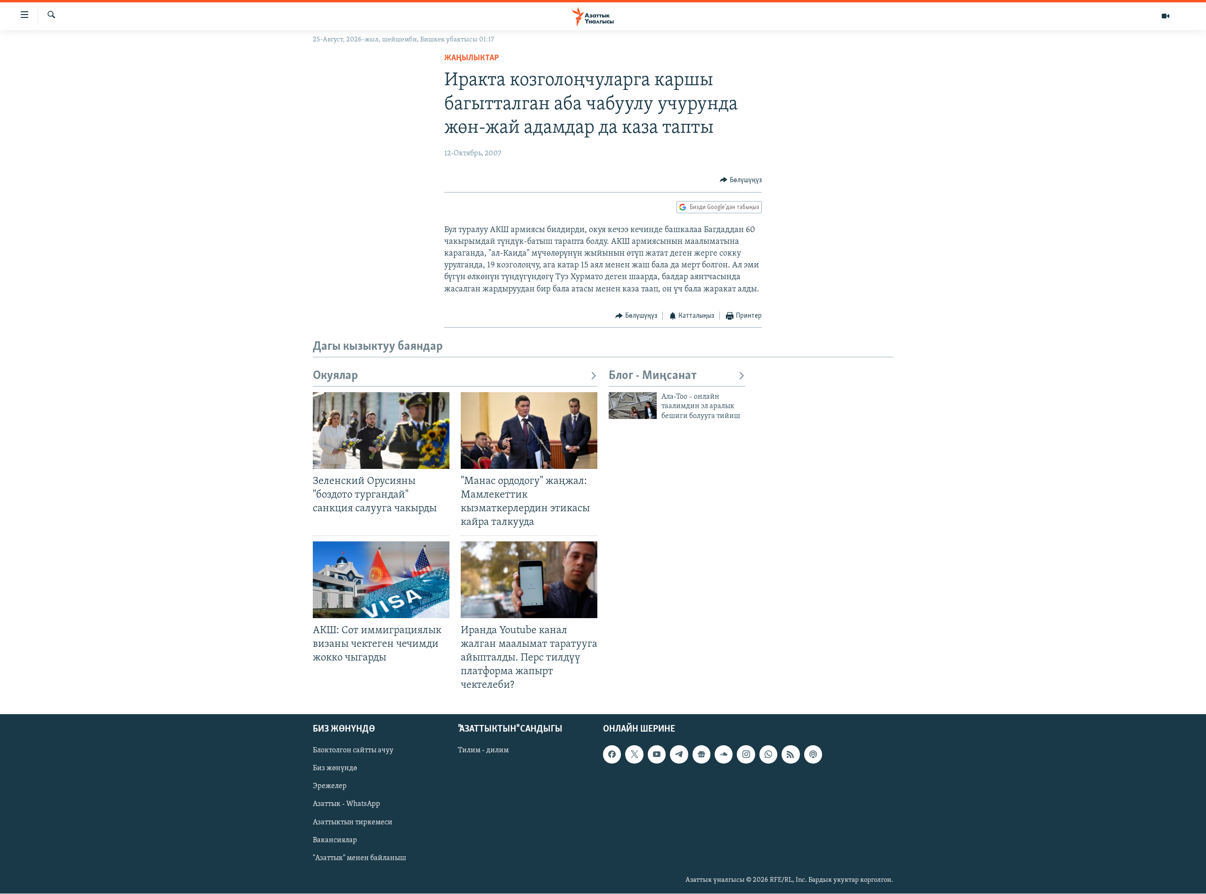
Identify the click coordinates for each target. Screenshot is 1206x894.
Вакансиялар (335, 840)
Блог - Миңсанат (653, 376)
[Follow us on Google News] (701, 755)
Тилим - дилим (483, 751)
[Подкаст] (813, 755)
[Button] (741, 180)
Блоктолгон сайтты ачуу (353, 751)
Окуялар (335, 376)
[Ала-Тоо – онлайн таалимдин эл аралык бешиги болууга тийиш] (633, 405)
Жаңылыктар (471, 58)
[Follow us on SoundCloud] (724, 755)
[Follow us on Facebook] (612, 755)
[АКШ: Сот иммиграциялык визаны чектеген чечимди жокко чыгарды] (381, 579)
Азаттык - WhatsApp (346, 804)
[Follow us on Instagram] (746, 755)
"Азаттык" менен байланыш (359, 858)
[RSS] (790, 755)
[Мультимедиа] (1165, 16)
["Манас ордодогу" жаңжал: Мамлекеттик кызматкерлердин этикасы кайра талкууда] (529, 430)
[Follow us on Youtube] (657, 755)
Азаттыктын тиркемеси (352, 822)
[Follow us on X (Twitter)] (634, 755)
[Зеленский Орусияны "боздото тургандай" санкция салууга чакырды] (381, 430)
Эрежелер (330, 786)
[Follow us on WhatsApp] (768, 755)
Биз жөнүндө (335, 769)
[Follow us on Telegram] (679, 755)
